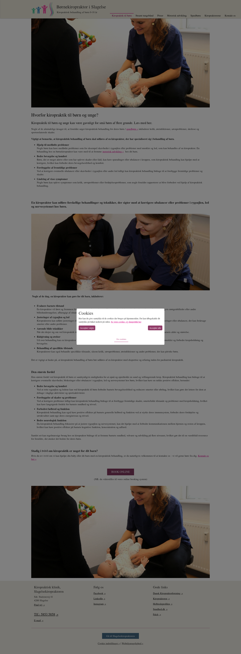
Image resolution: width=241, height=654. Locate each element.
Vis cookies (121, 339)
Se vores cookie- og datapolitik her (126, 321)
